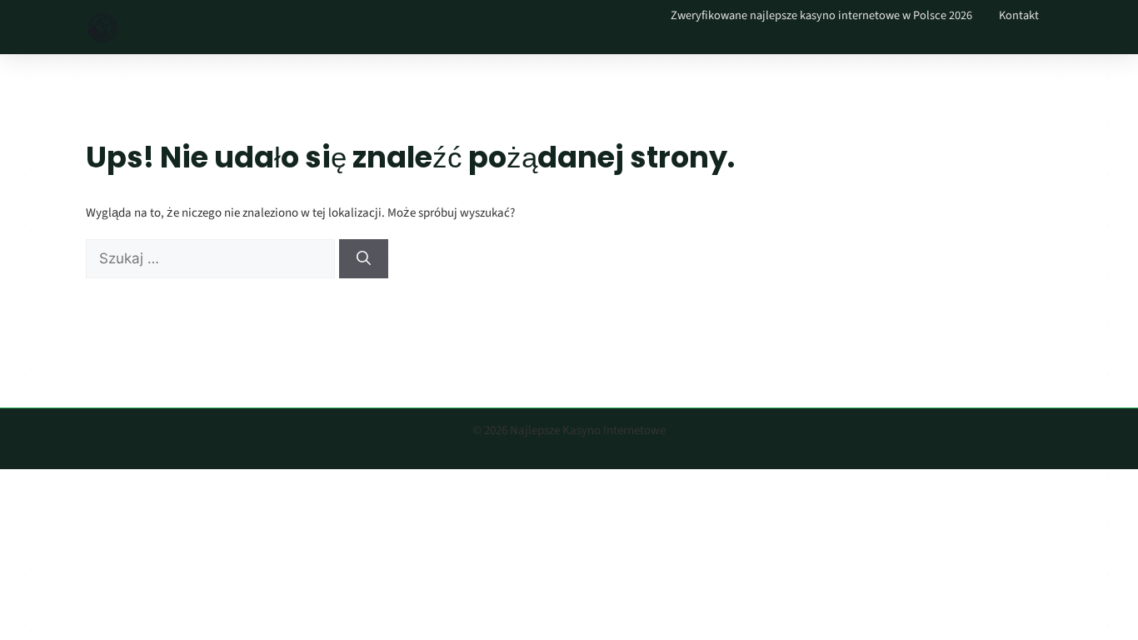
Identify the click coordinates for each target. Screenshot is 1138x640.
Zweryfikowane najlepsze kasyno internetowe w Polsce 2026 (821, 15)
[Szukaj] (363, 259)
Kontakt (1019, 15)
